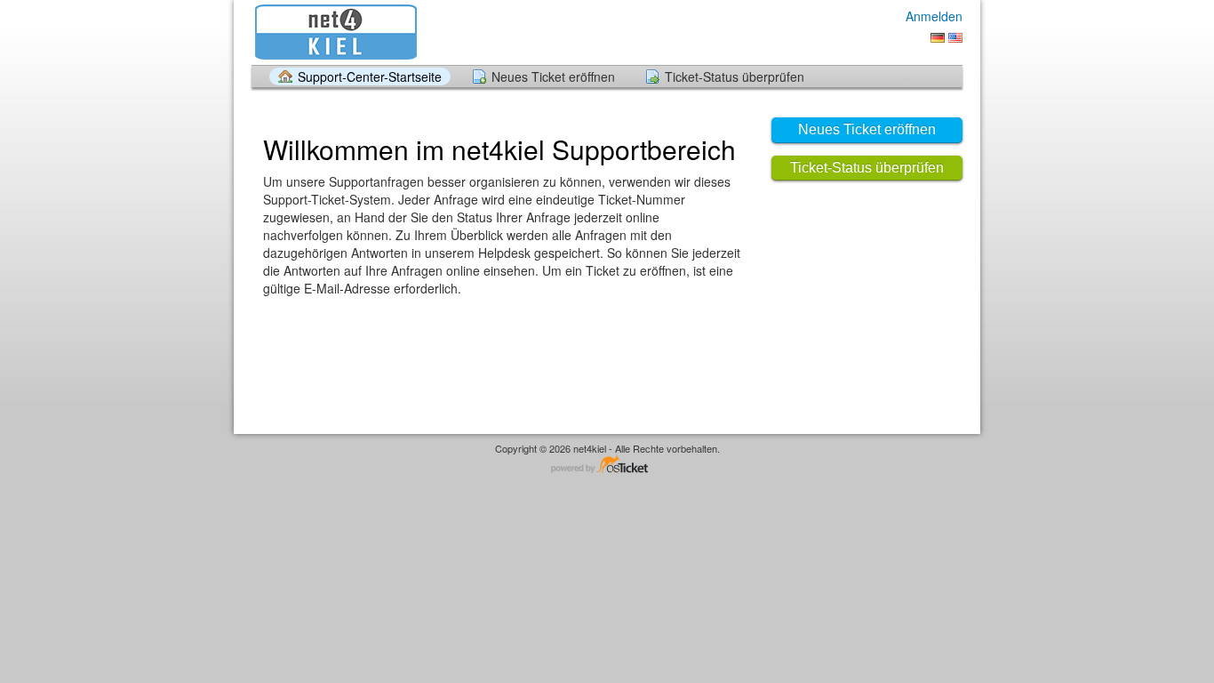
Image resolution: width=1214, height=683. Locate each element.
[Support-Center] (334, 31)
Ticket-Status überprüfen (734, 76)
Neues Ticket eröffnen (553, 76)
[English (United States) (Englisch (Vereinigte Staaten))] (955, 38)
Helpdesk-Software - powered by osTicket (607, 465)
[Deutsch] (937, 38)
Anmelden (934, 16)
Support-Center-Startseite (370, 76)
